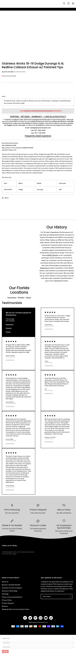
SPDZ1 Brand (52, 255)
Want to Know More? (10, 578)
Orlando (21, 297)
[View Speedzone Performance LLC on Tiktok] (51, 618)
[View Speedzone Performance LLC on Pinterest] (35, 618)
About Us (5, 582)
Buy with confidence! (64, 513)
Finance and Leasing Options (12, 597)
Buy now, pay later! (12, 513)
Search (5, 651)
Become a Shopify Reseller (11, 585)
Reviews (5, 606)
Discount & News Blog (9, 591)
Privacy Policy (7, 600)
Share (7, 198)
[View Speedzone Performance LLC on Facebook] (25, 618)
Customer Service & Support (12, 588)
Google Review (49, 329)
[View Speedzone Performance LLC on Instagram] (40, 618)
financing (43, 268)
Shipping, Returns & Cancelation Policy (15, 609)
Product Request (8, 603)
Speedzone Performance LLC (40, 622)
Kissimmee (12, 297)
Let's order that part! (38, 513)
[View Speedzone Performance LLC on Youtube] (46, 618)
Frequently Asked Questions (38, 136)
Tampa (28, 297)
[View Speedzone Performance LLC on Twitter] (30, 618)
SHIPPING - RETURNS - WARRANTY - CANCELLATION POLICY (38, 116)
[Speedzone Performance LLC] (13, 3)
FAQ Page (5, 594)
